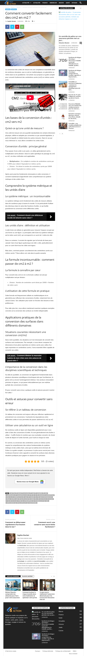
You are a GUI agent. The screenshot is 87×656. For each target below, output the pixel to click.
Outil (40, 499)
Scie (15, 501)
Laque (26, 497)
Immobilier (53, 3)
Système (20, 501)
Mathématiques (48, 497)
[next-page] (54, 576)
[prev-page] (51, 576)
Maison (61, 3)
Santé (68, 3)
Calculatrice (26, 493)
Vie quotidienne (32, 503)
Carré (33, 493)
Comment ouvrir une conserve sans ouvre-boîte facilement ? (44, 524)
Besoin (19, 493)
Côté (31, 495)
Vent (18, 503)
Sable (10, 501)
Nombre (32, 499)
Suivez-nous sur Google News (28, 481)
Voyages (74, 3)
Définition (41, 495)
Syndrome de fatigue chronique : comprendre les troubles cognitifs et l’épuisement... (75, 73)
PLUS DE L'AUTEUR (27, 576)
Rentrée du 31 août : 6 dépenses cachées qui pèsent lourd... (75, 96)
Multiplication (24, 499)
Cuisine (61, 630)
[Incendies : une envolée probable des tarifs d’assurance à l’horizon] (63, 126)
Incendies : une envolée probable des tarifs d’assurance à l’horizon (75, 126)
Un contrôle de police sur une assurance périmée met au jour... (70, 38)
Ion (22, 497)
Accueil (7, 7)
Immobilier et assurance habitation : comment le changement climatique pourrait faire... (75, 86)
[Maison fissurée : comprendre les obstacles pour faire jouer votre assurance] (13, 585)
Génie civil (9, 497)
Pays (45, 499)
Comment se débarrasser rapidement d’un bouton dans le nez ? (15, 524)
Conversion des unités (22, 495)
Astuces (19, 7)
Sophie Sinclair (11, 21)
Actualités (25, 3)
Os (36, 499)
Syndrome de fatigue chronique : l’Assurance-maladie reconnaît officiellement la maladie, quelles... (75, 61)
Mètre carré (15, 499)
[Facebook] (7, 27)
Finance (45, 3)
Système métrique (28, 501)
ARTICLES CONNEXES (13, 576)
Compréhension (10, 495)
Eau (53, 495)
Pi (6, 501)
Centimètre (39, 493)
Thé (43, 501)
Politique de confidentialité (62, 651)
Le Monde (31, 497)
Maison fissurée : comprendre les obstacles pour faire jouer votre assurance (12, 595)
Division (48, 495)
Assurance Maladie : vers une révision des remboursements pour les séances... (75, 106)
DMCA (74, 651)
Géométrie (16, 497)
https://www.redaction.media (24, 538)
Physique (50, 499)
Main (41, 497)
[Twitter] (12, 27)
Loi (37, 497)
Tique (47, 501)
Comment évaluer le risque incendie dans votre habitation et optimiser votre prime (29, 595)
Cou (35, 495)
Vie (25, 503)
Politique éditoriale (48, 651)
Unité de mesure (10, 503)
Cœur (45, 493)
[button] (80, 2)
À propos (37, 651)
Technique (37, 501)
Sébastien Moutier (64, 43)
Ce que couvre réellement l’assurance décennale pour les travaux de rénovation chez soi (47, 595)
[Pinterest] (17, 27)
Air (11, 493)
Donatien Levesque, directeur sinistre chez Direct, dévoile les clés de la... (75, 116)
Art (15, 493)
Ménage (8, 499)
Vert (22, 503)
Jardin (60, 627)
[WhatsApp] (22, 27)
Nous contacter (73, 653)
